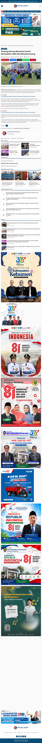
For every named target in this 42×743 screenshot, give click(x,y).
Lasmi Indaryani (14, 138)
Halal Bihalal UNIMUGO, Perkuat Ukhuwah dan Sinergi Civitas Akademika (18, 96)
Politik (6, 48)
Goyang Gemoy (7, 138)
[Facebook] (17, 736)
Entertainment (21, 11)
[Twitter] (23, 736)
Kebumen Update (15, 131)
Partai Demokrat (21, 138)
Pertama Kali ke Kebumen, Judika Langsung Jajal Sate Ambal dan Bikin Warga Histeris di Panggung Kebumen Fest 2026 (22, 241)
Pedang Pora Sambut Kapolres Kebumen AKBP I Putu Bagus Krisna (34, 184)
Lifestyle (27, 11)
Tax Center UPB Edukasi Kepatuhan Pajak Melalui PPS (7, 184)
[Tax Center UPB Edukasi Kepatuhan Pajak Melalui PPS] (7, 175)
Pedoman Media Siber (34, 732)
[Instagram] (19, 736)
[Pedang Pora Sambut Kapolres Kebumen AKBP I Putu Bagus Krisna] (34, 175)
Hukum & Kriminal (32, 181)
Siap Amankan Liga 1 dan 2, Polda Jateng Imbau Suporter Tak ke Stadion (18, 112)
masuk (7, 166)
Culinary (12, 11)
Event (16, 11)
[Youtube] (21, 736)
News (5, 11)
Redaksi (11, 732)
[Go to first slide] (40, 169)
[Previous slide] (38, 169)
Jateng (16, 181)
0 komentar (28, 57)
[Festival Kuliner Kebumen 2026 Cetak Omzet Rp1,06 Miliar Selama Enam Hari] (4, 224)
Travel (8, 11)
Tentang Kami (6, 732)
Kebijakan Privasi (20, 732)
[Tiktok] (25, 736)
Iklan (24, 732)
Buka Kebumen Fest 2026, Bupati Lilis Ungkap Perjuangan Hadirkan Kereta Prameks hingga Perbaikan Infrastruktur (22, 193)
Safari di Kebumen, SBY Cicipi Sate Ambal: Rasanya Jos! (17, 108)
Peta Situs (28, 732)
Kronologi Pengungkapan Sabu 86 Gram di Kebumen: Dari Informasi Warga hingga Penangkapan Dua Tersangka (23, 235)
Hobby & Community (34, 11)
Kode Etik (14, 732)
